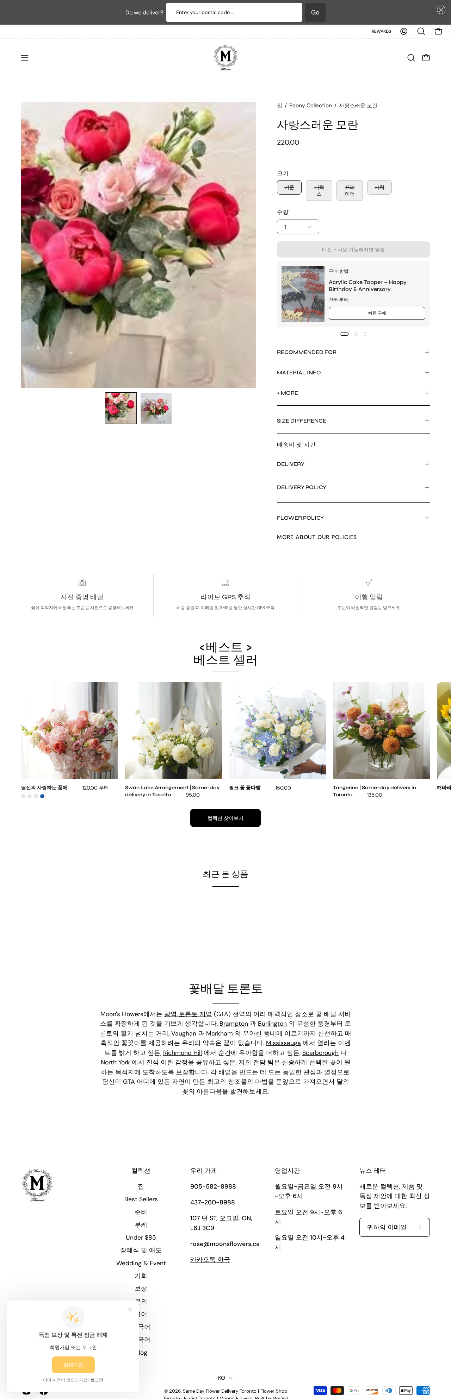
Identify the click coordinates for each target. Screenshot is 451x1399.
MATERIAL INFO (299, 372)
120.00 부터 (95, 788)
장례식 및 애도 (141, 1250)
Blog (141, 1352)
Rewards (381, 31)
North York (115, 1062)
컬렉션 (140, 1171)
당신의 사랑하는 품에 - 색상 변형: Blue (42, 796)
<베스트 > (225, 653)
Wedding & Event (141, 1263)
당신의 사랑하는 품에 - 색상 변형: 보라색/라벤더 (36, 796)
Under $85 (141, 1237)
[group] (225, 740)
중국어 (140, 1327)
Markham (219, 1033)
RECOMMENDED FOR (306, 352)
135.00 (374, 795)
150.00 (283, 788)
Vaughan (183, 1033)
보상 (141, 1288)
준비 (141, 1212)
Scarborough (320, 1053)
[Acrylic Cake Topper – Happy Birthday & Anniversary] (303, 294)
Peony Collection (310, 105)
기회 (141, 1276)
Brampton (234, 1023)
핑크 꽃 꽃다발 (245, 788)
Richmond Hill (182, 1053)
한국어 (140, 1339)
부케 (141, 1225)
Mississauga (283, 1043)
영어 (141, 1314)
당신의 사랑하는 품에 (44, 788)
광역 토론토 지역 (188, 1014)
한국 (210, 1260)
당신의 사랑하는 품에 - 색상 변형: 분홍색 (23, 796)
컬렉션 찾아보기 (225, 818)
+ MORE (287, 393)
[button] (439, 10)
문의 (141, 1301)
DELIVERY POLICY (301, 487)
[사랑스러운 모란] (121, 408)
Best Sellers (141, 1199)
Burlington (272, 1023)
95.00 (193, 795)
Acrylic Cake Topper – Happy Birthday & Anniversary (368, 285)
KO (222, 1377)
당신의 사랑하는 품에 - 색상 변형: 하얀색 (29, 796)
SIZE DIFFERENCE (301, 420)
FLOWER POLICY (300, 517)
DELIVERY (290, 464)
